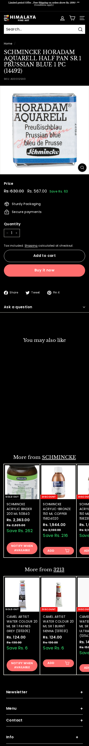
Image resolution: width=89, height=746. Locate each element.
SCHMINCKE (59, 457)
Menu (44, 708)
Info (42, 737)
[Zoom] (82, 167)
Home (8, 43)
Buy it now (44, 270)
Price (8, 183)
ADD (14, 438)
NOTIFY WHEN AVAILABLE (22, 548)
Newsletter (44, 692)
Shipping (31, 246)
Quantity (12, 224)
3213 (58, 570)
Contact (44, 720)
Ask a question (18, 307)
